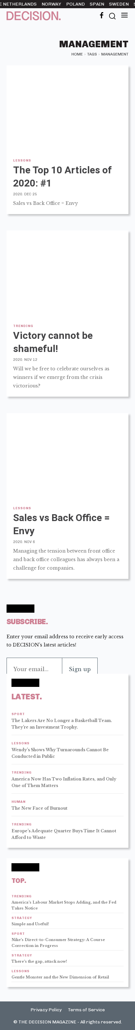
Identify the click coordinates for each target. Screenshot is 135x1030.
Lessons (22, 161)
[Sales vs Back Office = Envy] (67, 455)
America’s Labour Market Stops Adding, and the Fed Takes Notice (63, 905)
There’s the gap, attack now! (39, 961)
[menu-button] (124, 15)
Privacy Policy (46, 1010)
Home (77, 54)
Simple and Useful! (30, 924)
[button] (112, 15)
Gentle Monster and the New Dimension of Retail (60, 977)
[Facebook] (101, 15)
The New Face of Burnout (39, 808)
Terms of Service (86, 1010)
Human (18, 802)
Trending (23, 326)
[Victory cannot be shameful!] (67, 273)
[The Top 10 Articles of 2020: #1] (67, 108)
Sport (18, 714)
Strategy (21, 918)
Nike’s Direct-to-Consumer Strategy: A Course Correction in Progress (58, 942)
